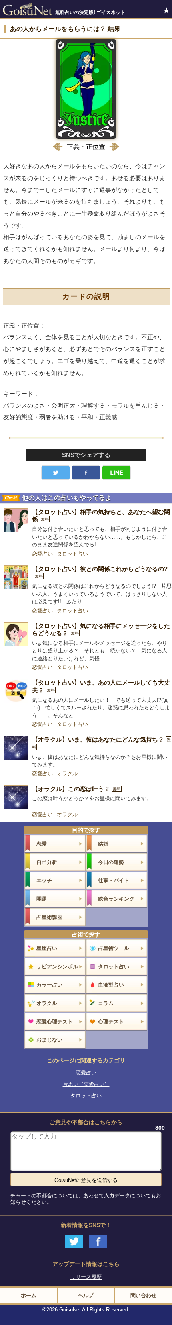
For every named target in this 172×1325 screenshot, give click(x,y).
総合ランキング (116, 899)
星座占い (46, 948)
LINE (116, 472)
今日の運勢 (111, 862)
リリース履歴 (86, 1277)
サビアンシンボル (57, 967)
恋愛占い (42, 554)
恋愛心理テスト (54, 1022)
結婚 (103, 844)
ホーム (28, 1295)
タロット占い (72, 554)
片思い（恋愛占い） (86, 1084)
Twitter (56, 472)
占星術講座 (49, 917)
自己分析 (46, 862)
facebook (86, 472)
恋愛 (41, 844)
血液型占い (111, 985)
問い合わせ (143, 1295)
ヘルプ (86, 1295)
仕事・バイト (113, 880)
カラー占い (49, 985)
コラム (106, 1003)
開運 (41, 899)
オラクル (67, 774)
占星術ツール (113, 948)
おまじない (49, 1040)
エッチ (44, 880)
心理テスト (111, 1022)
